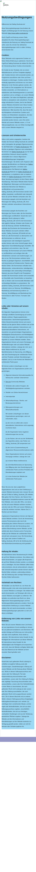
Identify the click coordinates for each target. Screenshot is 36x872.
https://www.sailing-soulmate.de (18, 33)
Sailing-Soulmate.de (22, 147)
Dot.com (8, 381)
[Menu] (31, 4)
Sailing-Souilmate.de (24, 172)
